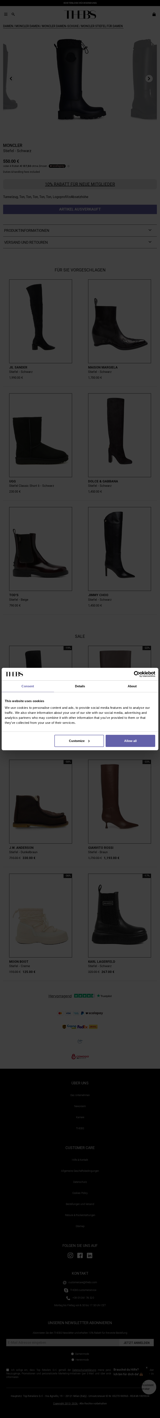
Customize (77, 740)
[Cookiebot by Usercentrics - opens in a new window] (137, 674)
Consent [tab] (27, 686)
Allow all (130, 740)
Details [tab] (80, 686)
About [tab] (132, 686)
